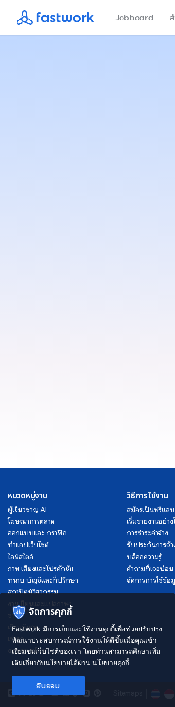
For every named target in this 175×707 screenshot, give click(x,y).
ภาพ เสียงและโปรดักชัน (40, 568)
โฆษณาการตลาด (31, 521)
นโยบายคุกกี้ (110, 662)
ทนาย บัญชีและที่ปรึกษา (43, 580)
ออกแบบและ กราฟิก (37, 533)
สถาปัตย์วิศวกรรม (33, 592)
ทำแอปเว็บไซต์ (28, 545)
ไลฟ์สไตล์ (20, 557)
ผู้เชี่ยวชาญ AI (27, 509)
